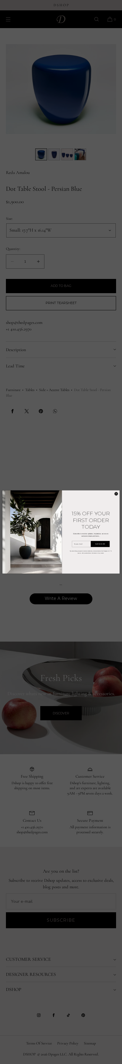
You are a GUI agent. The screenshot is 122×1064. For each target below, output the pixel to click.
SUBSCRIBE (100, 544)
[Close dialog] (116, 493)
